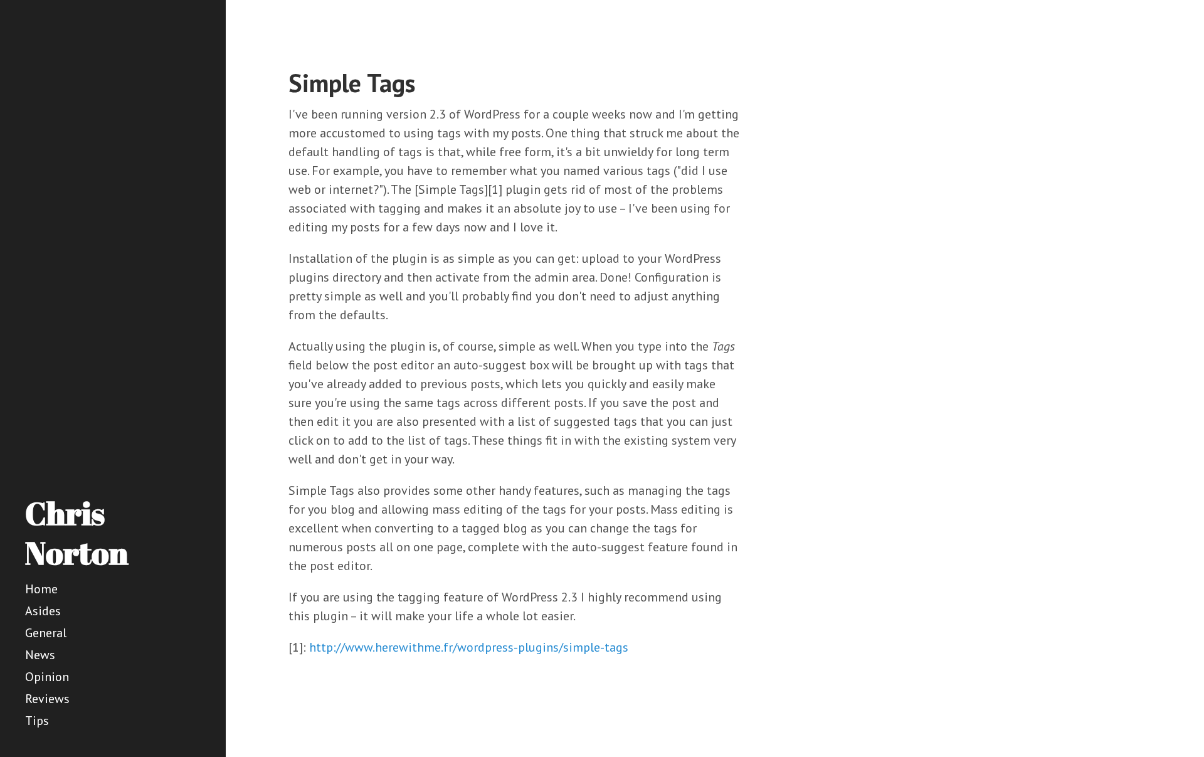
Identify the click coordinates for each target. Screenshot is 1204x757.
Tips (37, 720)
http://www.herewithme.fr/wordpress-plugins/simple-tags (468, 647)
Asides (43, 611)
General (45, 633)
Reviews (47, 699)
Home (41, 589)
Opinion (47, 677)
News (40, 655)
